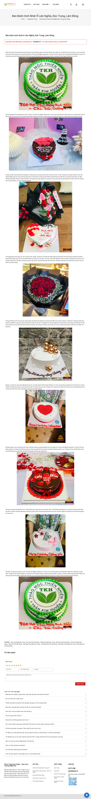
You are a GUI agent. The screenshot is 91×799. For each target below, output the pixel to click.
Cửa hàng (56, 4)
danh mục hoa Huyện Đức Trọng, (67, 644)
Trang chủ (27, 4)
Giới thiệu (36, 4)
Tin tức (23, 19)
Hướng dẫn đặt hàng (38, 775)
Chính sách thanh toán (39, 778)
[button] (76, 4)
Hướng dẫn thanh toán (59, 777)
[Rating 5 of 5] (21, 665)
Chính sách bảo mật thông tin (41, 768)
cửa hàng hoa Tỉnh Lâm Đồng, (49, 644)
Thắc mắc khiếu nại (38, 781)
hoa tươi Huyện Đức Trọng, (18, 642)
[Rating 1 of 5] (12, 665)
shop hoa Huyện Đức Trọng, (47, 642)
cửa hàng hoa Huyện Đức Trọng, (31, 644)
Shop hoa (56, 771)
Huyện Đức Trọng (32, 19)
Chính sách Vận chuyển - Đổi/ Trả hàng (42, 771)
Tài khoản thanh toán (58, 782)
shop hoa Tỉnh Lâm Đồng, (63, 642)
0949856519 (37, 42)
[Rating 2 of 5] (14, 665)
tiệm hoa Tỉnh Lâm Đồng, (15, 644)
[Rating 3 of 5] (16, 665)
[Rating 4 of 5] (19, 665)
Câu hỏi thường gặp (59, 774)
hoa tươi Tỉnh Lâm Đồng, (33, 642)
